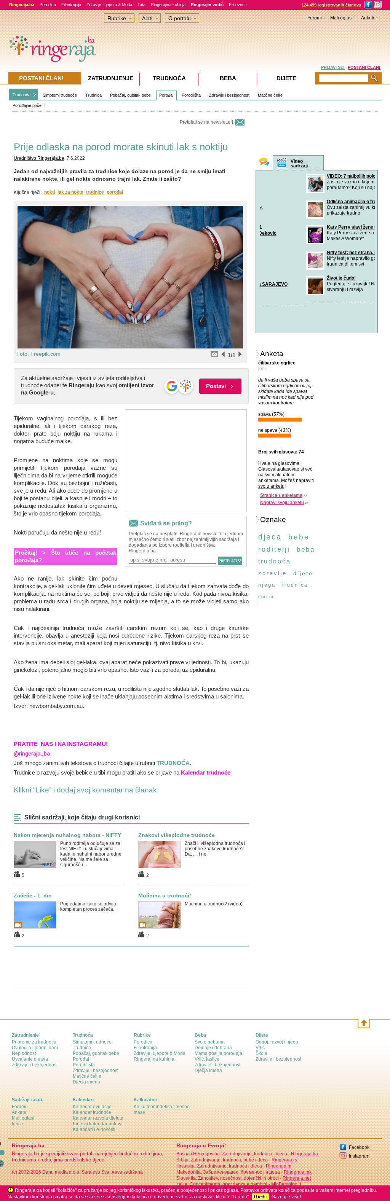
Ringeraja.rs (284, 1160)
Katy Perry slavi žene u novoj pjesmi (320, 227)
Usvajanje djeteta (30, 1059)
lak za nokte (70, 192)
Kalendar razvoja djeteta (98, 1118)
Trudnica (93, 95)
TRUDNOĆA (173, 763)
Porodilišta (191, 95)
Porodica (48, 4)
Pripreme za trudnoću (34, 1042)
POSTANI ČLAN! (364, 67)
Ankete (368, 18)
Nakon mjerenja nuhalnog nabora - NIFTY (67, 835)
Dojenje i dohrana (213, 1047)
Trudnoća (21, 94)
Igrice (17, 1123)
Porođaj (166, 95)
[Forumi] (264, 162)
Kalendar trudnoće (92, 1112)
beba (306, 548)
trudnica (295, 583)
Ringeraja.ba (304, 1153)
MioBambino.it (286, 1184)
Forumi (314, 18)
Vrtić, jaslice (207, 1059)
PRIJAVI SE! (333, 67)
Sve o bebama (210, 1042)
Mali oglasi (341, 18)
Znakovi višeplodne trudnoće (176, 835)
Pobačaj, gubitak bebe (130, 95)
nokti (49, 192)
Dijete (286, 78)
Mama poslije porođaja (218, 1053)
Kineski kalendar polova (98, 1123)
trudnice (95, 192)
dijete (303, 572)
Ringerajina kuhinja (168, 4)
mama (266, 595)
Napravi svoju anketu (282, 501)
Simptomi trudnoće (60, 95)
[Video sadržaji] (281, 163)
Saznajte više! (286, 1196)
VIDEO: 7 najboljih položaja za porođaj (321, 176)
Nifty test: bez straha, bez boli (313, 252)
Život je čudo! (295, 278)
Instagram (359, 1156)
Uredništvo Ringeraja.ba (39, 158)
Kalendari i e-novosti (94, 1129)
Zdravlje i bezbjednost (229, 95)
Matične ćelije (270, 95)
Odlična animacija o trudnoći (311, 201)
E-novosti (237, 4)
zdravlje (272, 571)
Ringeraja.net (297, 1178)
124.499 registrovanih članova (331, 5)
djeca (270, 535)
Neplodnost (24, 1053)
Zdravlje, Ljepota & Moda (109, 4)
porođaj (115, 192)
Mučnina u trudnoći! (164, 895)
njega (267, 583)
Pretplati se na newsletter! (206, 122)
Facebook (359, 1147)
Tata (141, 4)
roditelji (274, 548)
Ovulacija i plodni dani (35, 1047)
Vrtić (260, 1047)
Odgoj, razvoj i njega (277, 1042)
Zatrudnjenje (110, 78)
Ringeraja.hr (279, 1166)
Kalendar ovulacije (92, 1106)
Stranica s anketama (281, 493)
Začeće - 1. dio (33, 895)
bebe (299, 535)
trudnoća (274, 560)
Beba (228, 78)
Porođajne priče (27, 105)
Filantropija (71, 4)
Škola (261, 1053)
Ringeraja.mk (298, 1172)
